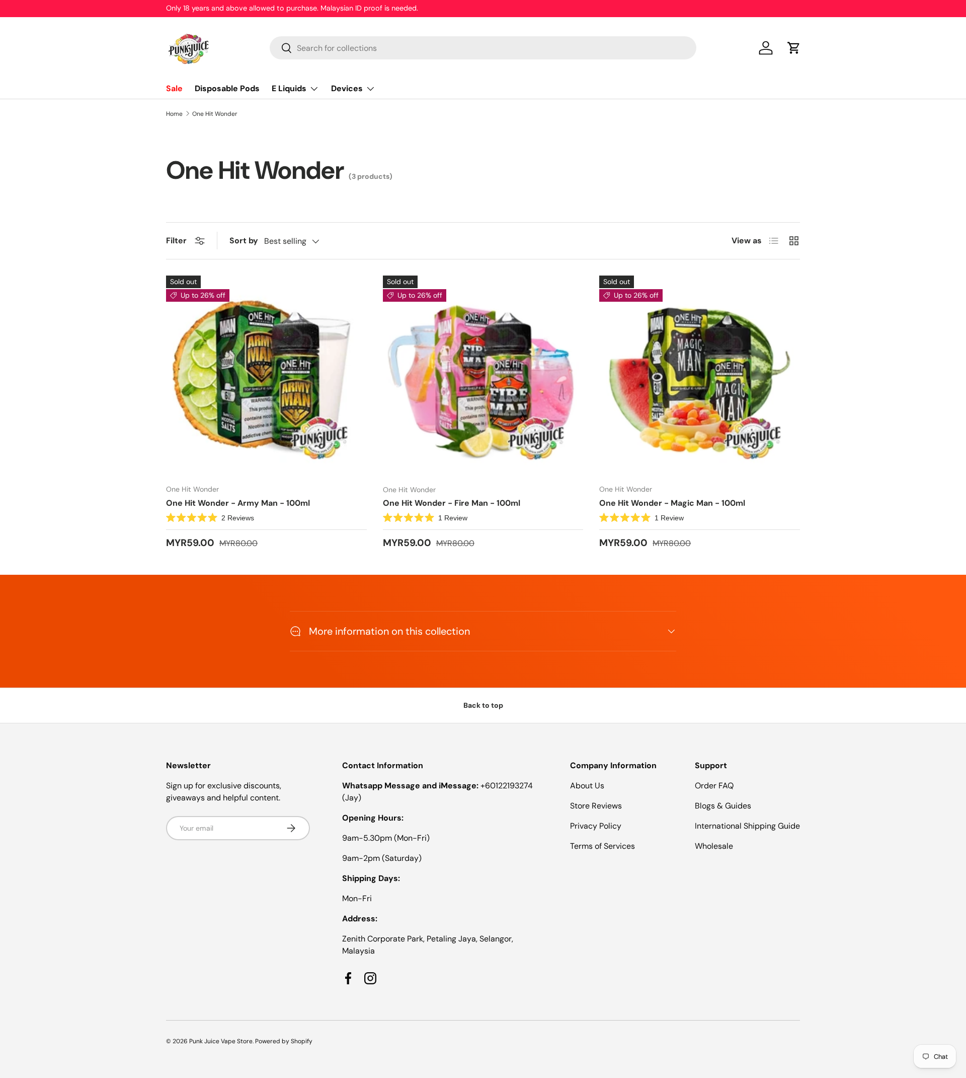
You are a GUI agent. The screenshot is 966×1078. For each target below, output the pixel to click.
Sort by (243, 240)
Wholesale (714, 846)
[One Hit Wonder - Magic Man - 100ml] (699, 376)
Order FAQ (714, 785)
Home (174, 114)
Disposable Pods (227, 88)
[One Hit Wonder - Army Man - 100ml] (266, 376)
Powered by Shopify (283, 1041)
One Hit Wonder (214, 114)
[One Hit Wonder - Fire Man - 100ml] (483, 376)
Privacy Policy (595, 826)
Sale (174, 88)
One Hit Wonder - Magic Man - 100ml (672, 503)
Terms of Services (602, 846)
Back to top (483, 705)
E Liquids (289, 88)
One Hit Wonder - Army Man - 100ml (238, 503)
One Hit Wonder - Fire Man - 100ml (451, 503)
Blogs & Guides (723, 805)
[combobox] (483, 47)
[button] (794, 48)
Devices (347, 88)
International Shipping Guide (747, 826)
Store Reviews (596, 805)
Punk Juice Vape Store (221, 1041)
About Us (587, 785)
